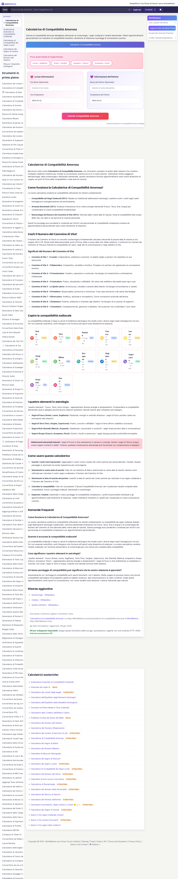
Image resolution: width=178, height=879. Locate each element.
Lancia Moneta (8, 843)
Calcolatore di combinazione (12, 651)
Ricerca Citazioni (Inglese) (12, 306)
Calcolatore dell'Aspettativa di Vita (12, 363)
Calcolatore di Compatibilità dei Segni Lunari (50, 769)
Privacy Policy (135, 841)
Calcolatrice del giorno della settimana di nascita (12, 529)
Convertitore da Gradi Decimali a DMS (12, 765)
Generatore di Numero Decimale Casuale (12, 616)
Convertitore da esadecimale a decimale (12, 132)
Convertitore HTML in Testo (12, 717)
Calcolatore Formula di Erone (12, 573)
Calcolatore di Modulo (11, 424)
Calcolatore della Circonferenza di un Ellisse (12, 743)
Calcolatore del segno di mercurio (45, 759)
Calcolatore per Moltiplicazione (12, 695)
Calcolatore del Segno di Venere (45, 810)
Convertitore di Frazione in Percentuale (12, 769)
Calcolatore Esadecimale (12, 153)
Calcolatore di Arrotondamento (12, 324)
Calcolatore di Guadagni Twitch (12, 367)
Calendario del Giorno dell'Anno (12, 354)
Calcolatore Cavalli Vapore (12, 738)
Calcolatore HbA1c (10, 690)
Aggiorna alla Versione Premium (163, 28)
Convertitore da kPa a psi (12, 481)
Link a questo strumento (158, 23)
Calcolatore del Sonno (12, 516)
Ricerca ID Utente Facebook (12, 162)
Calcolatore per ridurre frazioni (12, 184)
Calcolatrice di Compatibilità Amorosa (47, 738)
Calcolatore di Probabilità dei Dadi (12, 664)
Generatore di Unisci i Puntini (12, 437)
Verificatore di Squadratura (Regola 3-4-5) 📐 (12, 642)
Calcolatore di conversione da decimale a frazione (12, 795)
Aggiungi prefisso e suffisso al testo (12, 511)
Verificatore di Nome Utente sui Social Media (12, 166)
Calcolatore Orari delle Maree (12, 524)
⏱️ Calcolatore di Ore (11, 345)
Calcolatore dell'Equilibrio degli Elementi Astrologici (53, 697)
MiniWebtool (132, 618)
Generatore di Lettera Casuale (12, 249)
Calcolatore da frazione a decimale (12, 402)
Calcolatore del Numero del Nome (46, 774)
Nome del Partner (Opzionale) (102, 82)
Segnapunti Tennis (10, 219)
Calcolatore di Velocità (12, 302)
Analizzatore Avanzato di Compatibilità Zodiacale (52, 682)
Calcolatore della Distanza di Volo (12, 686)
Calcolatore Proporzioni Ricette (12, 428)
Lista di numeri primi (11, 682)
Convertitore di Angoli (12, 485)
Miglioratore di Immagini (12, 638)
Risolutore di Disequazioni (12, 625)
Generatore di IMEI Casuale (12, 773)
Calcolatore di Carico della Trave (12, 856)
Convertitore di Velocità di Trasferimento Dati (12, 577)
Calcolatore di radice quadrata (12, 245)
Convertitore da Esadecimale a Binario (12, 546)
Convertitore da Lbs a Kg (12, 865)
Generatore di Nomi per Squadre (12, 725)
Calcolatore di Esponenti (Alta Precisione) (12, 821)
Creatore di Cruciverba (12, 555)
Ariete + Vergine (60, 63)
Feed (92, 841)
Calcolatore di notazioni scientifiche (12, 586)
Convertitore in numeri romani (12, 415)
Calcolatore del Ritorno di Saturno (45, 794)
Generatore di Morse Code (12, 800)
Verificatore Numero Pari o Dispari (12, 538)
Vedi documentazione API (41, 633)
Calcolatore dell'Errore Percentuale (12, 603)
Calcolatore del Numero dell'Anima (46, 799)
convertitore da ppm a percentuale (12, 267)
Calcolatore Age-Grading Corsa (12, 734)
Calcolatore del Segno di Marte (44, 743)
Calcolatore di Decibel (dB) (12, 520)
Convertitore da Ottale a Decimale (12, 839)
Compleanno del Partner (100, 95)
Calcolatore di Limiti (10, 498)
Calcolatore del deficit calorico (12, 786)
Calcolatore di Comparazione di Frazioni (12, 861)
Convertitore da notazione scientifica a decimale (12, 708)
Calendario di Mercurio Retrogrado (46, 753)
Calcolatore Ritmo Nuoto (12, 590)
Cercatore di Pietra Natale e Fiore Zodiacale (50, 707)
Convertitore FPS (9, 712)
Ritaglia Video (8, 629)
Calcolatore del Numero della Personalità (49, 789)
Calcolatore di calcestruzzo (12, 852)
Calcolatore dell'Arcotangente (12, 542)
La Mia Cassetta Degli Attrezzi (161, 38)
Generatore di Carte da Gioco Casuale (12, 398)
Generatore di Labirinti (12, 778)
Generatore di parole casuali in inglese (12, 123)
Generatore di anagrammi (12, 201)
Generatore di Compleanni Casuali (12, 407)
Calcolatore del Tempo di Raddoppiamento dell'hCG (12, 241)
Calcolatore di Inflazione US (12, 660)
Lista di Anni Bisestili (11, 332)
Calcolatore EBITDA (10, 830)
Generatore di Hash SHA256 (12, 721)
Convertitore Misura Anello (12, 551)
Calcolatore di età (10, 752)
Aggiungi (137, 10)
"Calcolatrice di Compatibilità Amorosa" (47, 618)
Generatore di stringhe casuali (12, 359)
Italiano (95, 844)
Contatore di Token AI (11, 834)
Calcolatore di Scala (11, 289)
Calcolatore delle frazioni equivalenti (12, 564)
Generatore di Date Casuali (12, 311)
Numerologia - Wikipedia (42, 595)
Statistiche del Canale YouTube (12, 463)
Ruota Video (7, 315)
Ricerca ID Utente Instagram (12, 114)
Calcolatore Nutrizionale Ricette (12, 760)
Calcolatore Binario (10, 118)
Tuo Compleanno (37, 95)
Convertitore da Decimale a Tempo (12, 411)
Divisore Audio (8, 376)
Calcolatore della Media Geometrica (12, 420)
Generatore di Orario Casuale (12, 380)
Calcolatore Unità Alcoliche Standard (12, 669)
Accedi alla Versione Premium (161, 33)
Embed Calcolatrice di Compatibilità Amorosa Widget (125, 123)
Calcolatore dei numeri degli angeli (46, 692)
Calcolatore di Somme (11, 105)
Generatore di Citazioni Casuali (12, 214)
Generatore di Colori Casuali (12, 206)
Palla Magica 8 (8, 171)
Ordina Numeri (8, 337)
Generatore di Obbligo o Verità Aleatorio (12, 459)
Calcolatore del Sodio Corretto (12, 808)
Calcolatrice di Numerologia (43, 784)
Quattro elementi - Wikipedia (44, 605)
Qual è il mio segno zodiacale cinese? (47, 815)
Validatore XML (8, 490)
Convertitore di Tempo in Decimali (12, 223)
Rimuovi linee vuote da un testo (12, 193)
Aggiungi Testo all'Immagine (12, 782)
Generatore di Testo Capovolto (12, 559)
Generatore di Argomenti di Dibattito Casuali (12, 393)
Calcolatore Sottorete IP (12, 507)
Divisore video (8, 533)
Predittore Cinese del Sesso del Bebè (47, 718)
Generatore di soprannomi (12, 804)
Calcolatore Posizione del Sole (12, 372)
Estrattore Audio (9, 197)
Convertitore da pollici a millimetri (12, 433)
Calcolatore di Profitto (11, 826)
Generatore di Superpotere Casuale (12, 140)
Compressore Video (10, 236)
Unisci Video (7, 271)
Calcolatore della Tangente (12, 813)
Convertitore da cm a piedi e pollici (12, 263)
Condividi (148, 10)
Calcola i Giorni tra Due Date (12, 730)
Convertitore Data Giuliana (12, 328)
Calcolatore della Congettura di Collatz (12, 494)
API (104, 841)
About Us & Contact (79, 844)
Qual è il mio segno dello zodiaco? (46, 825)
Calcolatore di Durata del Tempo (12, 747)
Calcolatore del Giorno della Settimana (12, 791)
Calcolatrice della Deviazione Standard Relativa (12, 232)
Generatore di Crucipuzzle (12, 280)
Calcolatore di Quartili (11, 647)
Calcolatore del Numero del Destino (46, 723)
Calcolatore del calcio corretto (12, 276)
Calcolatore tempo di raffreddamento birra (12, 476)
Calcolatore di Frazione (12, 655)
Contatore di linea (10, 446)
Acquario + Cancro (80, 63)
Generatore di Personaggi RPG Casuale (12, 450)
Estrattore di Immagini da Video (12, 158)
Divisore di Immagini (11, 319)
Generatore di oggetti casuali (12, 228)
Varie (5, 10)
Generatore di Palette (11, 621)
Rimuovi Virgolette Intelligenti (12, 65)
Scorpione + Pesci (102, 63)
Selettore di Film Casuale (12, 145)
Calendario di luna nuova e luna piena (47, 779)
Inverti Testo (7, 258)
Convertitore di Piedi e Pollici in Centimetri (12, 149)
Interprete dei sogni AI (40, 687)
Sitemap (85, 841)
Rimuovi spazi (8, 385)
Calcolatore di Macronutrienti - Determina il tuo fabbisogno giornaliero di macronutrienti (12, 568)
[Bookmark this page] (160, 9)
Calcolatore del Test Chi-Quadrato (12, 341)
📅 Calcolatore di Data (12, 92)
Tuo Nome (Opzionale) (39, 82)
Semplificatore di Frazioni (12, 472)
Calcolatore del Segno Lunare (44, 764)
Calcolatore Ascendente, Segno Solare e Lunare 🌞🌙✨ (56, 805)
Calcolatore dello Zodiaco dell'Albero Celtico (50, 713)
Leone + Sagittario (40, 63)
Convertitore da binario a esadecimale (12, 699)
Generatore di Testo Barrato (12, 594)
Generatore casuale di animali (12, 210)
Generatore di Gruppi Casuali (12, 389)
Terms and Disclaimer (117, 841)
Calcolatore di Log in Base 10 (12, 756)
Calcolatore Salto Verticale (12, 634)
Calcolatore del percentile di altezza (12, 284)
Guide (99, 841)
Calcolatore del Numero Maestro (45, 748)
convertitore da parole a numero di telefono (12, 503)
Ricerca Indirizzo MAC (11, 297)
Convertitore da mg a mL (12, 703)
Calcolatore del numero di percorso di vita (49, 733)
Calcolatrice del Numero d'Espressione (48, 728)
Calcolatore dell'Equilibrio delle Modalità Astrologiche (54, 702)
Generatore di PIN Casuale (12, 673)
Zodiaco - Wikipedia (40, 600)
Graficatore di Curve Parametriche (12, 677)
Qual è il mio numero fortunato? (44, 820)
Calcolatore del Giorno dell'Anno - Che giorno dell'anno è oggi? (12, 110)
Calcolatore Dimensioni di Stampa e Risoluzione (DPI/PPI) (12, 607)
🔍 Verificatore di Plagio (12, 442)
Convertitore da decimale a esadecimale (12, 468)
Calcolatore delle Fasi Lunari (12, 817)
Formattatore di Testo (11, 188)
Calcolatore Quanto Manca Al (12, 612)
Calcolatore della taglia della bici (12, 848)
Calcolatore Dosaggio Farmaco (12, 874)
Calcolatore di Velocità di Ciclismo (12, 869)
